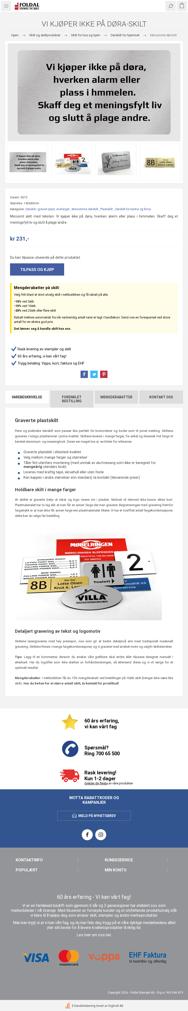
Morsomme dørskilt (85, 209)
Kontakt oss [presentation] (161, 397)
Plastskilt (106, 209)
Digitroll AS (115, 1006)
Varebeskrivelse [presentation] (27, 397)
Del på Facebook (84, 374)
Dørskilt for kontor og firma (133, 209)
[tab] (27, 399)
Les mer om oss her (94, 935)
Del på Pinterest (103, 374)
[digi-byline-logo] (68, 1006)
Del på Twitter (94, 374)
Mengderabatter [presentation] (116, 397)
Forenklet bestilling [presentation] (72, 399)
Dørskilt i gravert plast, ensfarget (47, 209)
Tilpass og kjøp (37, 269)
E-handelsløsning (83, 1006)
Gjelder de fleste (96, 783)
